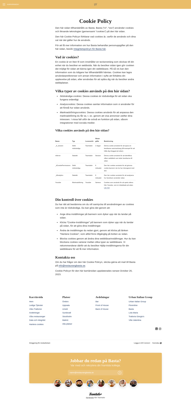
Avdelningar (34, 313)
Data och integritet (37, 320)
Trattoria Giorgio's (136, 316)
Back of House (102, 309)
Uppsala (66, 305)
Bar (97, 301)
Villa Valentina (135, 320)
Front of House (102, 305)
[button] (84, 372)
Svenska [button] (155, 343)
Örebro (65, 301)
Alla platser (67, 324)
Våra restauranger (37, 316)
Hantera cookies (36, 324)
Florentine (133, 305)
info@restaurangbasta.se (72, 265)
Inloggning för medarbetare (39, 343)
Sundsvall (66, 313)
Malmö (65, 320)
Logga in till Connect (142, 343)
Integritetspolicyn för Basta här (90, 49)
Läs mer (107, 188)
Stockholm (67, 316)
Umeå (65, 309)
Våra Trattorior (35, 309)
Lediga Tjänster (36, 305)
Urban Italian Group (137, 301)
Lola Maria (133, 313)
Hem (31, 301)
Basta (131, 309)
